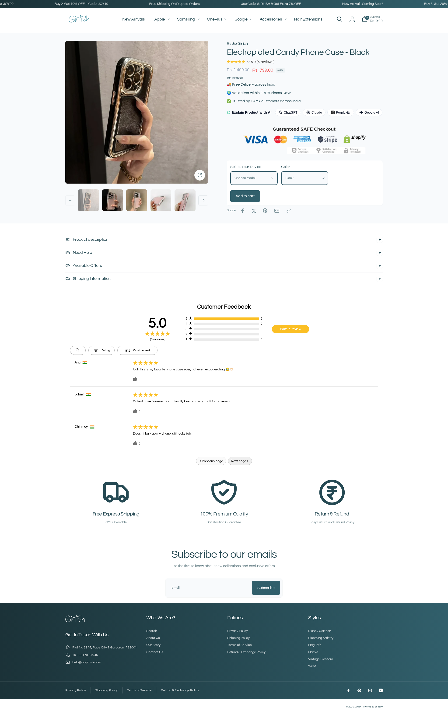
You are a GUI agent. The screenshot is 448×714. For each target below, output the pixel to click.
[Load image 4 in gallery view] (161, 200)
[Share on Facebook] (242, 210)
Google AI (371, 112)
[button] (161, 19)
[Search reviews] (78, 350)
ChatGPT (291, 112)
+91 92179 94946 (85, 655)
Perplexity (343, 112)
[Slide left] (70, 200)
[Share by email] (277, 211)
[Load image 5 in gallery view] (185, 200)
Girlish (358, 707)
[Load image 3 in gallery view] (136, 200)
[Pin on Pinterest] (265, 210)
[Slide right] (203, 200)
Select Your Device (245, 167)
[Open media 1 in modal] (136, 112)
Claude (317, 112)
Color (285, 167)
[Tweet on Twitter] (254, 210)
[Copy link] (288, 210)
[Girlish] (75, 621)
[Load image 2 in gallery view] (112, 200)
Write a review (290, 329)
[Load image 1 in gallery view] (88, 200)
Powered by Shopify (372, 707)
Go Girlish (237, 43)
